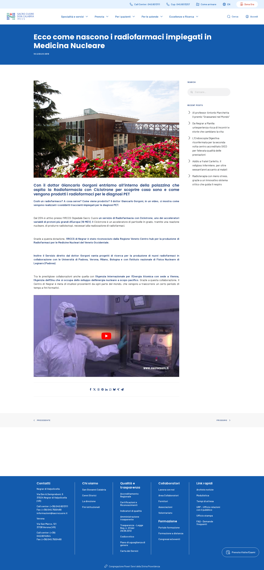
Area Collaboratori (168, 495)
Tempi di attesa (205, 501)
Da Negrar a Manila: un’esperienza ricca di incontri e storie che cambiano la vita (210, 127)
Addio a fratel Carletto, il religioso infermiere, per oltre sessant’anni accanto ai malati (209, 165)
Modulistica (202, 495)
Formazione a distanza (170, 533)
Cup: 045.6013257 (180, 4)
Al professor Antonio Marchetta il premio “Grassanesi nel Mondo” (211, 114)
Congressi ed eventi (169, 539)
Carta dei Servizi (129, 550)
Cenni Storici (89, 495)
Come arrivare (208, 4)
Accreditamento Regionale (129, 495)
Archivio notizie (205, 489)
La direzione (89, 501)
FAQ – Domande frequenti (204, 523)
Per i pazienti (123, 16)
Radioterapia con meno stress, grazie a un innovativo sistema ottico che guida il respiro (210, 180)
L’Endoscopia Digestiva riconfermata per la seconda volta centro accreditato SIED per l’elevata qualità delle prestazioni (209, 146)
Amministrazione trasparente (129, 518)
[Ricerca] (209, 92)
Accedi (254, 16)
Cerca (235, 16)
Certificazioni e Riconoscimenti (129, 503)
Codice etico (127, 536)
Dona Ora (249, 4)
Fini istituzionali (91, 506)
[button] (90, 389)
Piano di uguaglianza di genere (132, 543)
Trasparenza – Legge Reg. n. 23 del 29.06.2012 (131, 528)
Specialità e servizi (72, 16)
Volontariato (165, 512)
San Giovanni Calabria (94, 489)
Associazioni (165, 506)
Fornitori (163, 501)
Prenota (99, 16)
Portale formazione (169, 527)
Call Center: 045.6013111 (147, 4)
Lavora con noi (166, 489)
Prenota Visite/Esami (243, 552)
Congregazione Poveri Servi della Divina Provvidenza (134, 566)
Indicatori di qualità (131, 510)
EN (228, 4)
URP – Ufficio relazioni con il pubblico (208, 508)
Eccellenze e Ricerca (181, 16)
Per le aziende (150, 16)
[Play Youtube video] (106, 336)
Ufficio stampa (204, 515)
